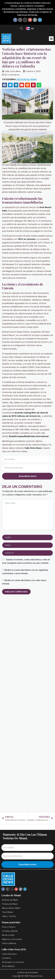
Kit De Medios (8, 966)
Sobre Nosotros (9, 954)
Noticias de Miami (27, 79)
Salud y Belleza (9, 943)
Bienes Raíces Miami (11, 908)
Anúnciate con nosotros (13, 962)
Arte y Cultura (8, 927)
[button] (51, 38)
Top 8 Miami (7, 912)
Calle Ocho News (33, 448)
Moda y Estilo (8, 935)
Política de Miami (9, 904)
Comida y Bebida (10, 931)
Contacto (6, 958)
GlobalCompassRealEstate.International (29, 436)
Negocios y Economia (12, 939)
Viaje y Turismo (9, 916)
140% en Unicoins (26, 239)
